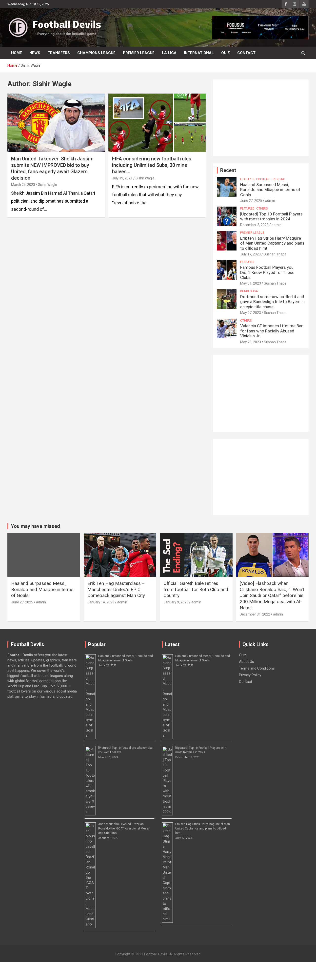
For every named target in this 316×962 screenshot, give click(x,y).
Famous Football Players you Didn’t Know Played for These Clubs (267, 272)
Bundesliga (249, 291)
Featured (247, 179)
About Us (246, 661)
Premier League (139, 53)
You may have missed (35, 526)
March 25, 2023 (23, 185)
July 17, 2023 (250, 254)
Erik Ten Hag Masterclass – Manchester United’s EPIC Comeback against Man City (116, 589)
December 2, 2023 (254, 225)
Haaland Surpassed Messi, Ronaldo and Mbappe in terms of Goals (270, 189)
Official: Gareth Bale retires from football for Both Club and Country (195, 589)
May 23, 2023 (250, 342)
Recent (228, 170)
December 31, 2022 (255, 614)
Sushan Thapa (275, 254)
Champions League (96, 53)
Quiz (225, 53)
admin (270, 201)
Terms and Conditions (257, 668)
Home (16, 53)
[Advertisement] (261, 117)
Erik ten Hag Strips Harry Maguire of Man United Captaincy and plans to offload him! (272, 243)
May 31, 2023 (250, 283)
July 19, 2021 (122, 178)
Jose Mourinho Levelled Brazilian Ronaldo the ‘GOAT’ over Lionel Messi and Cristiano (123, 828)
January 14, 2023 (100, 602)
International (199, 53)
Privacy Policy (250, 675)
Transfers (59, 53)
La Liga (169, 53)
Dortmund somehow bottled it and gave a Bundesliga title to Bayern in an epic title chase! (272, 301)
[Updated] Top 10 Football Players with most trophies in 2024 (271, 216)
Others (262, 208)
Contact (246, 53)
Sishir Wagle (47, 185)
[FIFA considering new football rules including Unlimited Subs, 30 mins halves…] (157, 122)
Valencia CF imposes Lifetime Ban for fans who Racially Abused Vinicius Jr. (271, 330)
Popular (262, 179)
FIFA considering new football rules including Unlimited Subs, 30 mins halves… (151, 165)
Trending (278, 179)
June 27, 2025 (251, 201)
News (34, 53)
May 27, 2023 (250, 313)
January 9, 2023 (175, 602)
